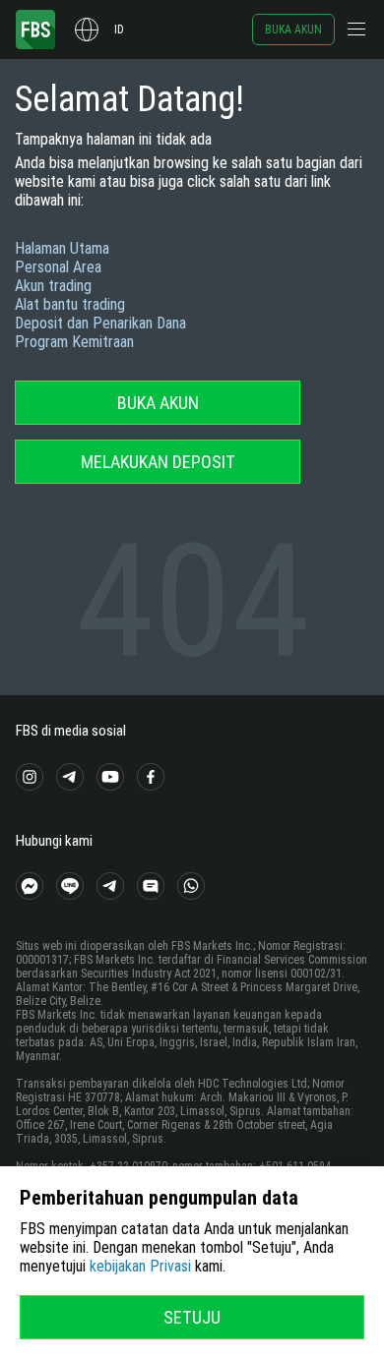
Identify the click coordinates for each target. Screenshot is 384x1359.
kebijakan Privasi (140, 1266)
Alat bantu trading (70, 304)
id (119, 29)
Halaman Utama (62, 248)
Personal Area (58, 267)
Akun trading (53, 285)
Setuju (192, 1317)
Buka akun (293, 29)
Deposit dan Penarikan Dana (100, 323)
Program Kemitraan (74, 341)
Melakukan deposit (158, 461)
